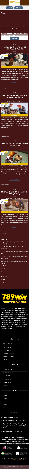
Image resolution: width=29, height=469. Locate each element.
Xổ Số (2, 282)
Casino (2, 271)
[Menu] (2, 3)
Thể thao (3, 279)
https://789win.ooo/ (20, 420)
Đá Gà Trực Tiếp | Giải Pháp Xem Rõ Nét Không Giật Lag (14, 193)
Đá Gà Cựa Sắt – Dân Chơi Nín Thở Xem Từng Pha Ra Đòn (14, 145)
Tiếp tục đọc (14, 82)
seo (22, 53)
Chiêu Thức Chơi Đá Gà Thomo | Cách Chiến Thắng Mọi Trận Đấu (14, 48)
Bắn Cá (3, 268)
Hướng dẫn (4, 277)
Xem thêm (14, 38)
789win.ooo (9, 308)
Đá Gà (14, 44)
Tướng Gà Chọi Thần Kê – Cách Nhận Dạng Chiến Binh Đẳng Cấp (14, 96)
